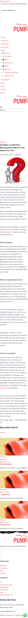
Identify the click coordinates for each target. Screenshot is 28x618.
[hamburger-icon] (0, 35)
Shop (3, 50)
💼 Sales (5, 59)
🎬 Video (5, 66)
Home (3, 37)
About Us (4, 41)
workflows (3, 388)
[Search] (24, 110)
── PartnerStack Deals (10, 72)
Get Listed (4, 47)
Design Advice (5, 525)
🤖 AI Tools (6, 53)
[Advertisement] (14, 126)
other (17, 372)
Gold (2, 86)
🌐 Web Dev (6, 69)
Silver (3, 93)
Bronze (3, 89)
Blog (2, 83)
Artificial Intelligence (13, 229)
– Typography (5, 494)
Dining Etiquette (6, 464)
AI (4, 229)
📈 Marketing (7, 56)
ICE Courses (5, 80)
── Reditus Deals (8, 76)
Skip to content (5, 1)
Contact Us (5, 44)
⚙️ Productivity (7, 63)
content (13, 322)
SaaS (12, 401)
